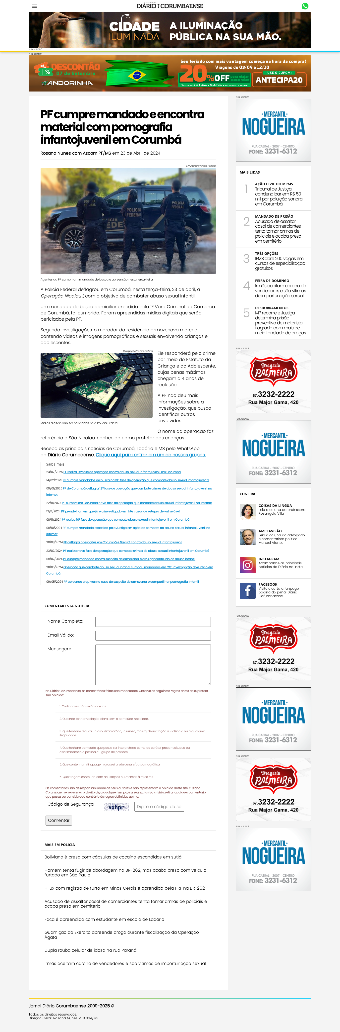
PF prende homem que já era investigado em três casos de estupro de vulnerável (120, 511)
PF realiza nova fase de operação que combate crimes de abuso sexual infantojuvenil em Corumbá (136, 551)
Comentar (58, 820)
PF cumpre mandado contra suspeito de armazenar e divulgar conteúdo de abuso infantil (129, 559)
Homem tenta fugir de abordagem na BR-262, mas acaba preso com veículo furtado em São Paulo (125, 872)
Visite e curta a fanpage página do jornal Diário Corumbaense (279, 592)
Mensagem (59, 649)
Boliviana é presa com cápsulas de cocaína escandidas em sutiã (113, 857)
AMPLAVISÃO (270, 531)
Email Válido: (61, 635)
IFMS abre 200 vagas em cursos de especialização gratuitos (280, 263)
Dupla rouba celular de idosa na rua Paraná (90, 950)
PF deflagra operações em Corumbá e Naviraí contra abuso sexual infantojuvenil (122, 542)
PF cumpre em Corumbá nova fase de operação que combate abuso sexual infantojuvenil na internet (137, 503)
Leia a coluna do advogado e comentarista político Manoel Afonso (282, 539)
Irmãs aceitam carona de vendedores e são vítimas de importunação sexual (125, 963)
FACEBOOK (268, 584)
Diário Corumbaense (170, 5)
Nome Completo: (65, 621)
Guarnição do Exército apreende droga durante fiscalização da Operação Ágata (122, 934)
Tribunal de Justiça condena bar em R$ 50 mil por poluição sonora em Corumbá (278, 196)
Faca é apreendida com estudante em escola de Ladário (104, 919)
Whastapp (305, 6)
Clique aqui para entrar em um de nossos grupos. (151, 455)
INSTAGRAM (269, 559)
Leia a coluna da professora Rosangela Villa (282, 511)
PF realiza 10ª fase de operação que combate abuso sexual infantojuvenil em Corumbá (125, 519)
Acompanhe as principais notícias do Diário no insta (281, 565)
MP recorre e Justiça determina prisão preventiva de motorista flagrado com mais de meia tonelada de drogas (280, 323)
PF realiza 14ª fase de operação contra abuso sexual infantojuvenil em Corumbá (122, 472)
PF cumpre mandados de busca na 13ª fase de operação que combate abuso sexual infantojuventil (136, 480)
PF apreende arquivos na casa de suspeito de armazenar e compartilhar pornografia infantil (131, 581)
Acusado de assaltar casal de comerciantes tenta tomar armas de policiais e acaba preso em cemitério (126, 903)
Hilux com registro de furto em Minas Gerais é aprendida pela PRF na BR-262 (125, 888)
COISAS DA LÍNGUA (275, 505)
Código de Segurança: (71, 804)
